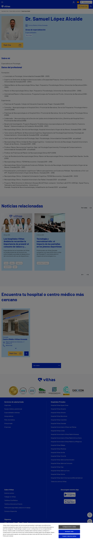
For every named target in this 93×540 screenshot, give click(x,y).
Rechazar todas (69, 531)
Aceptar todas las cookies (69, 536)
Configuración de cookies (69, 526)
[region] (46, 531)
